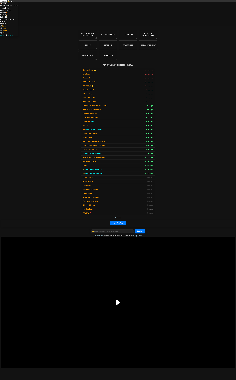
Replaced (86, 78)
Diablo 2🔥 (4, 12)
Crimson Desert (5, 10)
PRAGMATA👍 (88, 86)
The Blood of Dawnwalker (92, 109)
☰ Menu (3, 1)
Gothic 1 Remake (89, 98)
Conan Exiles (4, 8)
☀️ (93, 173)
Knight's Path (88, 209)
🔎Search (3, 26)
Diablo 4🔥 (4, 15)
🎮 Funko (3, 30)
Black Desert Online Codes (9, 6)
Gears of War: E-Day (90, 133)
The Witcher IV (88, 181)
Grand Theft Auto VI (90, 149)
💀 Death (3, 28)
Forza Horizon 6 (88, 90)
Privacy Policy (137, 235)
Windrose (86, 74)
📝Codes (11, 1)
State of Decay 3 (88, 177)
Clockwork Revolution (91, 189)
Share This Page (118, 223)
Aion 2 (85, 125)
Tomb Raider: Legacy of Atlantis (94, 157)
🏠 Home (3, 3)
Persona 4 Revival (89, 161)
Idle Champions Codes (7, 19)
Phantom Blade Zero (90, 113)
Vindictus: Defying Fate (91, 197)
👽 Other (3, 33)
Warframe (3, 23)
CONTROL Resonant (90, 117)
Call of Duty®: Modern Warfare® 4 (94, 145)
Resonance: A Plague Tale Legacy (95, 106)
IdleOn (2, 21)
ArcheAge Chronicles (90, 201)
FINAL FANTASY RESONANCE (94, 141)
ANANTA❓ (87, 213)
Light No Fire (87, 193)
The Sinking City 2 (89, 102)
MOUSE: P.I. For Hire (90, 82)
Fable (85, 165)
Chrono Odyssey (89, 205)
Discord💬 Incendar (6, 35)
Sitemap (118, 218)
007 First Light (88, 94)
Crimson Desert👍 (89, 70)
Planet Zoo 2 (87, 137)
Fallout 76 (3, 17)
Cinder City (87, 185)
